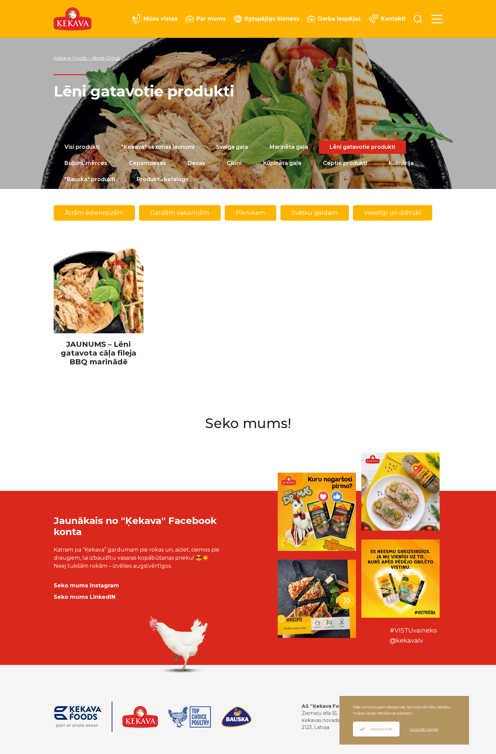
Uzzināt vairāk (424, 729)
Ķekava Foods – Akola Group (87, 58)
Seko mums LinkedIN (84, 597)
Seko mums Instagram (86, 585)
